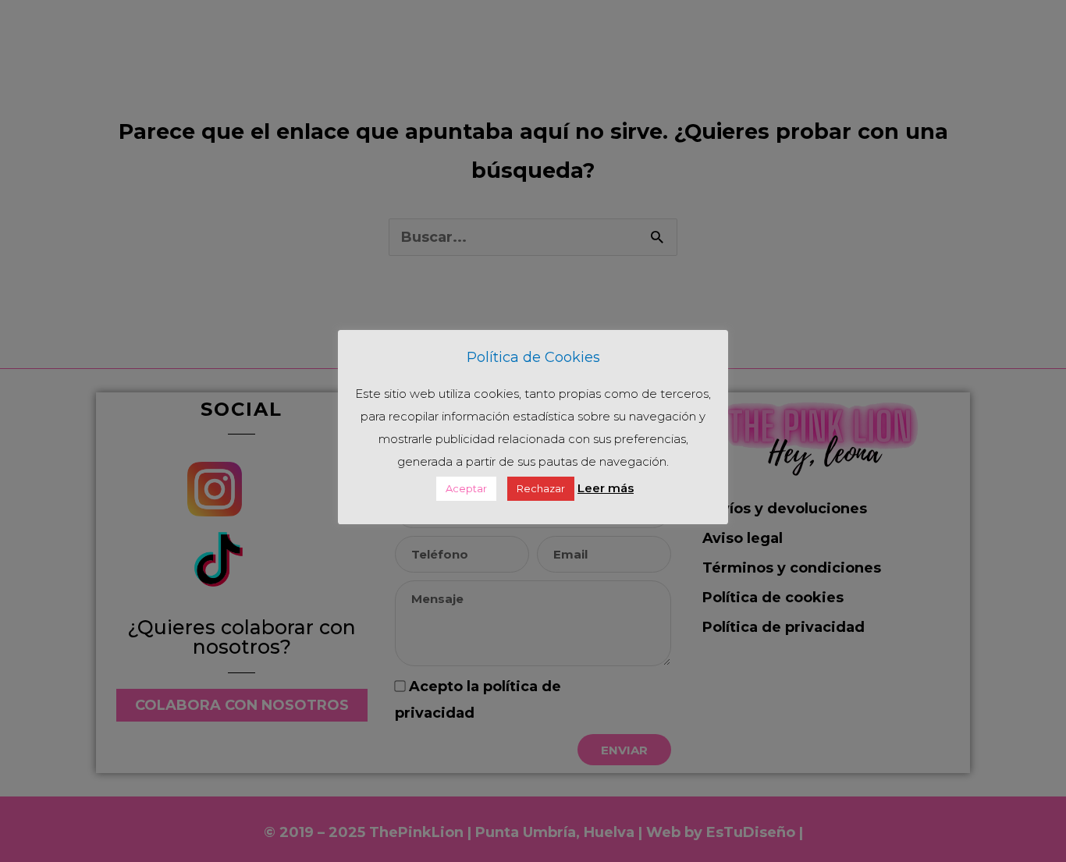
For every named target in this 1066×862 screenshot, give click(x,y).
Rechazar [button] (541, 488)
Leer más (605, 488)
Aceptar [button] (466, 488)
